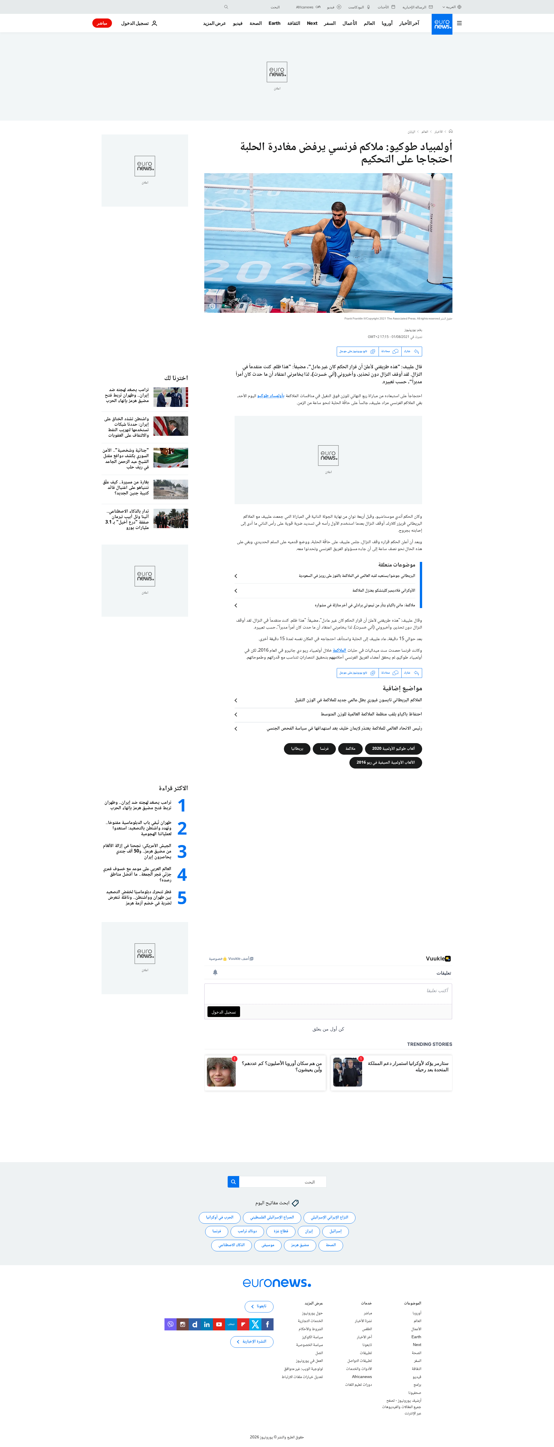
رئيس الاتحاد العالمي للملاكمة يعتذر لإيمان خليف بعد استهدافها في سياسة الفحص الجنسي (344, 729)
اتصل (319, 1353)
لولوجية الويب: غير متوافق (303, 1369)
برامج (417, 1384)
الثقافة (293, 23)
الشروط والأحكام (311, 1329)
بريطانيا (297, 748)
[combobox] (255, 7)
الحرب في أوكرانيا (219, 1217)
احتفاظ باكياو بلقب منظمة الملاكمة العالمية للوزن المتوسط (371, 714)
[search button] (226, 7)
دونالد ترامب (247, 1231)
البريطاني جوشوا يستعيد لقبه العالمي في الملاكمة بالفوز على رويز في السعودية (357, 576)
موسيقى (267, 1245)
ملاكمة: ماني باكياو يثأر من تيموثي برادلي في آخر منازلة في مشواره (365, 605)
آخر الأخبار (409, 23)
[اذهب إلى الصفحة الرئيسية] (442, 24)
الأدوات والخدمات (359, 1369)
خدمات (366, 1304)
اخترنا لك (176, 378)
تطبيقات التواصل (359, 1361)
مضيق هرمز (300, 1245)
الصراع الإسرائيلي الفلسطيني (272, 1217)
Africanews (362, 1377)
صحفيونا (414, 1393)
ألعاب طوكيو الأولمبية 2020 (393, 748)
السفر (330, 23)
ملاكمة (350, 748)
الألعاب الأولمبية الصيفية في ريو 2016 (386, 762)
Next (312, 23)
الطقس (367, 1329)
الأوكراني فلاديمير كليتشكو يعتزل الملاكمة (383, 590)
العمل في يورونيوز (309, 1361)
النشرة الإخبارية (254, 1341)
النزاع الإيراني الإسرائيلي (329, 1217)
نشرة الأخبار (363, 1321)
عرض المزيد (314, 1304)
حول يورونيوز (312, 1313)
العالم (369, 23)
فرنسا (324, 748)
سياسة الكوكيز (312, 1337)
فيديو (238, 23)
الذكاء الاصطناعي (231, 1245)
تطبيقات (366, 1353)
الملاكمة (339, 651)
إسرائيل (336, 1231)
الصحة (256, 23)
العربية (451, 7)
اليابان (411, 132)
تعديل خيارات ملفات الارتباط (302, 1377)
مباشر (102, 22)
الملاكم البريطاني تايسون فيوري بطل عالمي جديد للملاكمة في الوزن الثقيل (358, 700)
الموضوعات (412, 1304)
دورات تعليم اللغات (358, 1384)
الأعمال (349, 23)
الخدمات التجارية (310, 1321)
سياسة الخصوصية (309, 1345)
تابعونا (367, 1345)
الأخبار (439, 132)
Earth (274, 23)
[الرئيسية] (450, 131)
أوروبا (387, 23)
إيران (309, 1231)
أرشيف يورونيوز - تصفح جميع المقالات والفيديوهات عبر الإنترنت (401, 1407)
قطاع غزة (281, 1231)
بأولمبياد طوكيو (271, 396)
